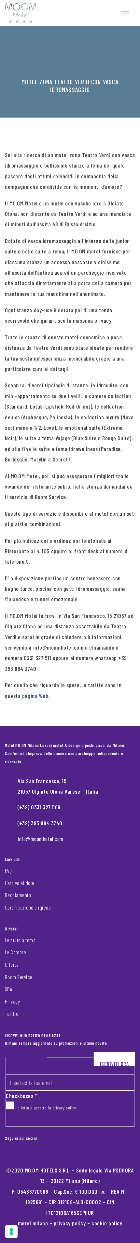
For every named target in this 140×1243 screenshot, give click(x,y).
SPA (8, 989)
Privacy (12, 1001)
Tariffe (11, 1013)
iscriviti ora (114, 1063)
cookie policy (106, 1223)
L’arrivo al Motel (20, 883)
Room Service (19, 977)
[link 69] (41, 1137)
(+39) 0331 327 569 (39, 807)
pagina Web (35, 695)
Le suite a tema (20, 940)
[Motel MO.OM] (20, 13)
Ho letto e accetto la (45, 1107)
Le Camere (15, 952)
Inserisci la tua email (29, 1068)
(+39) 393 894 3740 (40, 823)
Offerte (12, 964)
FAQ (8, 870)
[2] (11, 1231)
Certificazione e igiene (28, 907)
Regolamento (18, 895)
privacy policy (64, 1107)
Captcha (14, 1119)
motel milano (33, 1223)
